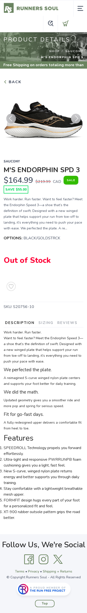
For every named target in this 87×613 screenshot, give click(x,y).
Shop (54, 51)
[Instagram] (43, 559)
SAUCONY (74, 51)
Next (76, 118)
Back (14, 82)
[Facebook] (29, 559)
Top (45, 603)
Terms (19, 571)
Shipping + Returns (57, 571)
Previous (11, 118)
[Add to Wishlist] (11, 286)
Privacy (33, 571)
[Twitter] (58, 559)
